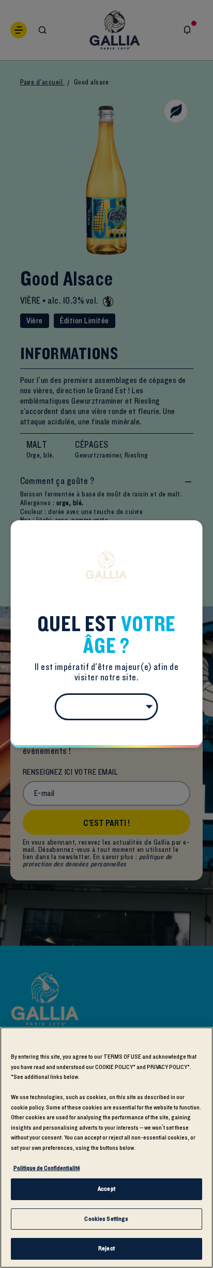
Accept (106, 1188)
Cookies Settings (106, 1218)
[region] (106, 1147)
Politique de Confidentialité (46, 1168)
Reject (106, 1248)
